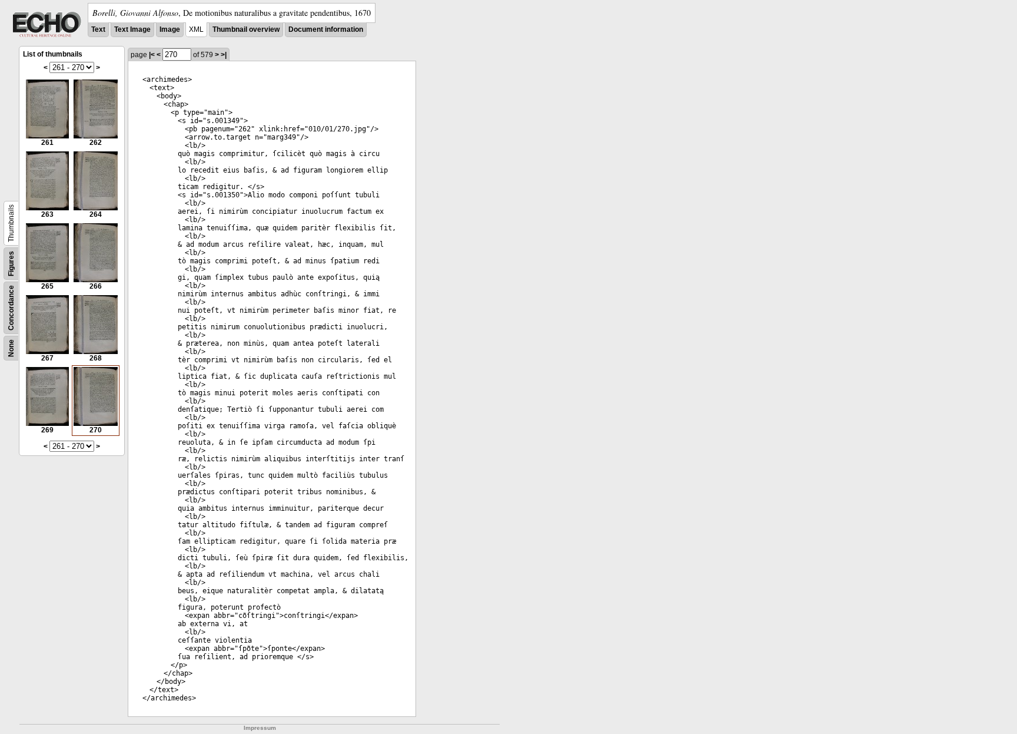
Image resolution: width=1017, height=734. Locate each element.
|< (152, 55)
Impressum (260, 728)
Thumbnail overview (246, 29)
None (11, 348)
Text (98, 29)
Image (169, 29)
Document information (325, 29)
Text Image (132, 29)
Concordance (11, 307)
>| (224, 55)
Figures (11, 263)
